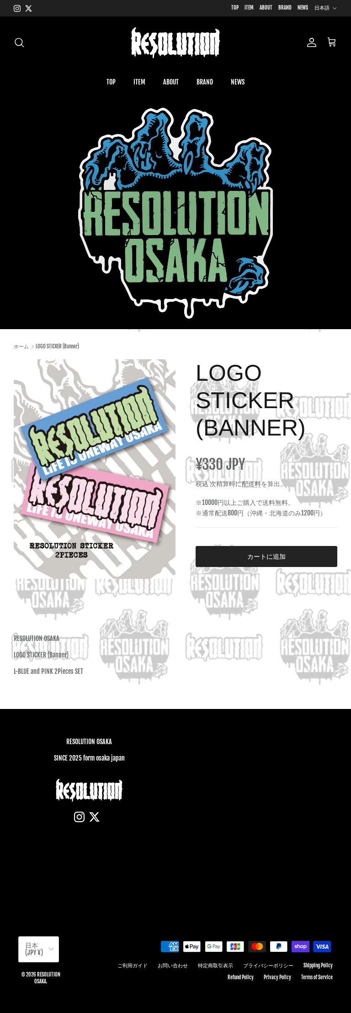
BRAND (285, 8)
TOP (235, 8)
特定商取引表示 (215, 965)
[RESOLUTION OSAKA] (175, 42)
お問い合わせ (173, 965)
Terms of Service (317, 977)
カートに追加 (266, 556)
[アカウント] (310, 42)
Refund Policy (241, 977)
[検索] (19, 42)
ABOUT (266, 8)
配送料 (251, 484)
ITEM (249, 8)
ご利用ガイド (132, 965)
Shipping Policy (318, 965)
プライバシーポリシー (268, 965)
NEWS (303, 8)
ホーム (21, 346)
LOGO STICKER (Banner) (57, 346)
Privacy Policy (277, 977)
